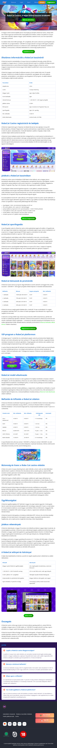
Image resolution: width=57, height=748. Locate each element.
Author (17, 716)
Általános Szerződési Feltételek (24, 714)
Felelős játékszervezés (8, 716)
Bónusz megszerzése (28, 218)
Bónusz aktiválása (28, 20)
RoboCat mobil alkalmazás (47, 392)
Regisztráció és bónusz (28, 328)
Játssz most (28, 615)
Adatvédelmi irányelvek (9, 714)
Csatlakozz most (28, 51)
